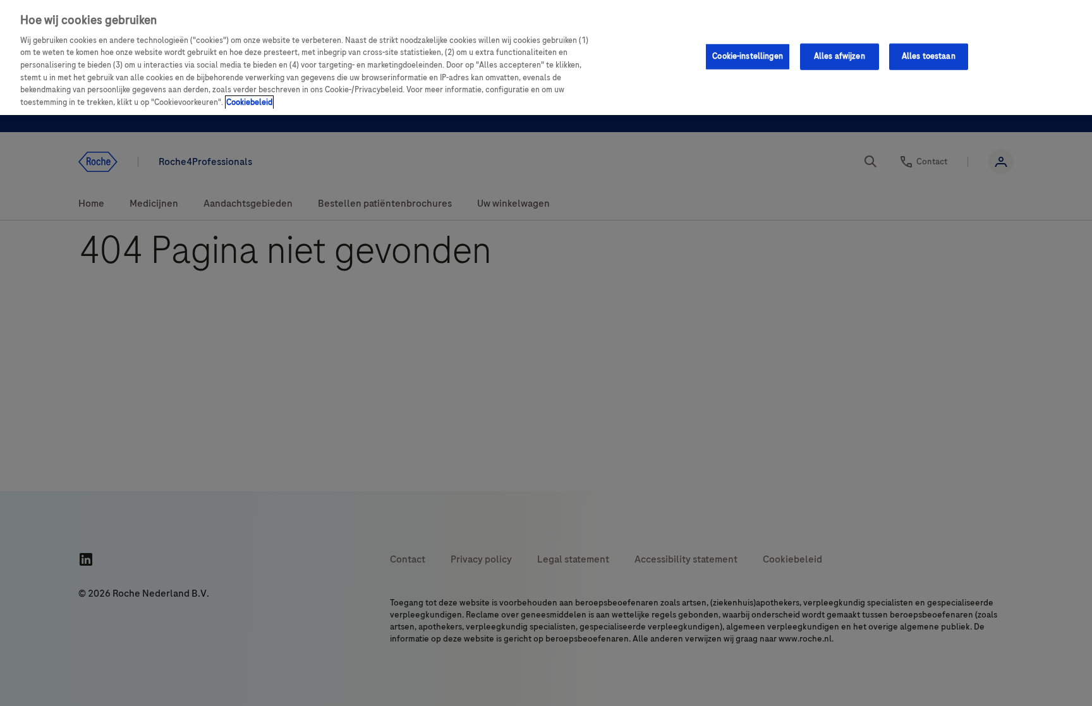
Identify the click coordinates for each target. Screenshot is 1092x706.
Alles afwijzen (839, 56)
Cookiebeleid (249, 102)
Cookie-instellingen (747, 56)
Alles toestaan (929, 56)
